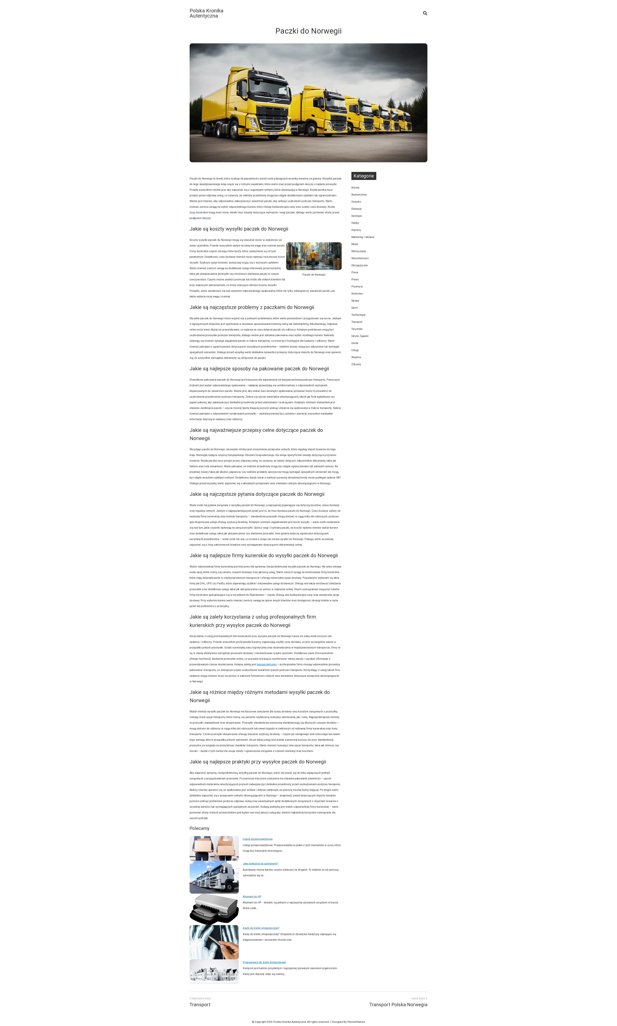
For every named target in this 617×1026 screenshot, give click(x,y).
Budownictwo (359, 194)
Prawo (355, 279)
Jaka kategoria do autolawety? (260, 863)
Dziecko (356, 201)
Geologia (356, 215)
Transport (356, 321)
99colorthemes (356, 1021)
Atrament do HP (252, 896)
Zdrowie (356, 364)
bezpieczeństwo (267, 664)
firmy (193, 212)
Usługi (355, 350)
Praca (354, 272)
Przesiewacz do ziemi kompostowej (264, 962)
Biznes (355, 187)
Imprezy (356, 230)
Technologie (358, 314)
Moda (354, 244)
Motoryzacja (358, 251)
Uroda (354, 343)
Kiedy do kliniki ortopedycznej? (261, 928)
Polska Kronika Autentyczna (206, 13)
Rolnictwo (357, 293)
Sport (354, 307)
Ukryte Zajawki (359, 336)
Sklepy (355, 300)
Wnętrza (356, 357)
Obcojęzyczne (359, 265)
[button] (425, 13)
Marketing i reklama (362, 237)
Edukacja (356, 208)
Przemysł (357, 286)
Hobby (355, 222)
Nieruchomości (360, 258)
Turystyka (357, 328)
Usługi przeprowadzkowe (258, 839)
